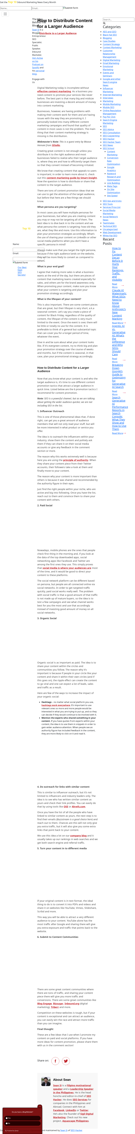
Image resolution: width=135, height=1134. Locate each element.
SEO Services (80, 1099)
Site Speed (112, 195)
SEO (105, 126)
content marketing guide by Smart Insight (72, 177)
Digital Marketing (111, 60)
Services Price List (111, 207)
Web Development (112, 232)
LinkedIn (71, 1110)
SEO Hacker (109, 138)
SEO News (108, 145)
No (9, 1123)
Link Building (113, 183)
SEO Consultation (111, 132)
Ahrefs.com (78, 806)
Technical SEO (110, 226)
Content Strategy (111, 44)
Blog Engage (44, 1003)
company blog (78, 835)
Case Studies (109, 41)
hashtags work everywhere (56, 705)
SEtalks (56, 145)
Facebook (58, 1110)
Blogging (107, 38)
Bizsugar (58, 1003)
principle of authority (75, 460)
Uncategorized (110, 229)
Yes (9, 1118)
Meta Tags (112, 186)
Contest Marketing (112, 47)
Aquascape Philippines (75, 1120)
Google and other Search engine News (111, 82)
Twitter (84, 1110)
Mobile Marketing (112, 104)
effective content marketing (54, 91)
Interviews (108, 97)
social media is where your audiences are (67, 567)
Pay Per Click (109, 116)
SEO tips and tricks (112, 200)
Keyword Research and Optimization (114, 176)
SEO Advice (108, 129)
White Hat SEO (110, 235)
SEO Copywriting (111, 135)
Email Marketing (111, 63)
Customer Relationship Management (109, 53)
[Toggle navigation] (5, 14)
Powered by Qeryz (12, 1130)
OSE (66, 806)
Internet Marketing (112, 94)
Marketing (108, 101)
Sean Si (57, 1085)
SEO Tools (108, 204)
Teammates (108, 223)
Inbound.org (72, 1003)
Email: (16, 253)
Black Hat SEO (110, 34)
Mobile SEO (108, 107)
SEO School (108, 148)
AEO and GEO (109, 31)
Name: (16, 244)
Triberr (55, 1007)
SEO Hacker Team (111, 142)
